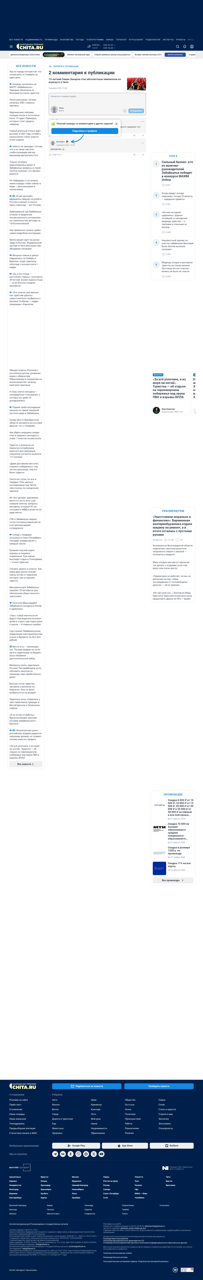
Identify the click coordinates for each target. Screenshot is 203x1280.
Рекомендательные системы (115, 1257)
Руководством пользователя (115, 1239)
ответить (57, 155)
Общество (130, 1100)
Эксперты (168, 40)
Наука (94, 1123)
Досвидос (60, 142)
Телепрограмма (95, 40)
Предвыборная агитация (22, 1128)
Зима (93, 1100)
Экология (164, 1119)
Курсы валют (136, 40)
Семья (162, 1100)
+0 (134, 135)
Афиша (110, 40)
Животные (58, 1128)
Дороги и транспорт (62, 1119)
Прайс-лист (15, 1104)
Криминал (96, 1104)
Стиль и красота (167, 1109)
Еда (54, 1123)
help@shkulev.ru (28, 1249)
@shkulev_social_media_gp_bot (133, 1228)
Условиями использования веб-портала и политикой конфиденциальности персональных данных (145, 1243)
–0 (142, 135)
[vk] (63, 1154)
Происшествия (133, 1119)
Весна (55, 1109)
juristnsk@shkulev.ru (77, 1246)
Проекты (180, 40)
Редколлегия (153, 40)
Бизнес (56, 1104)
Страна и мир (166, 1114)
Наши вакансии (17, 1119)
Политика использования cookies (117, 1253)
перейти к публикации (65, 66)
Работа (128, 1123)
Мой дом (95, 1119)
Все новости (16, 40)
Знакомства (66, 40)
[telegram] (55, 1154)
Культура (95, 1109)
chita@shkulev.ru (42, 1244)
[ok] (71, 1154)
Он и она (129, 1104)
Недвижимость (33, 40)
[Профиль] (191, 46)
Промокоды (51, 40)
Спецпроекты (166, 1128)
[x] (94, 1154)
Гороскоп (121, 40)
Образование (98, 1133)
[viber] (78, 1154)
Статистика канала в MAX (23, 1133)
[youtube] (101, 1154)
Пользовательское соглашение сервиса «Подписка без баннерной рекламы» (136, 1261)
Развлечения (132, 1128)
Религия (129, 1133)
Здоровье (57, 1133)
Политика (130, 1114)
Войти (61, 111)
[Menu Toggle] (11, 46)
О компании (15, 1109)
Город (55, 1114)
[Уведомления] (184, 46)
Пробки (192, 40)
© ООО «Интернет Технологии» (23, 1270)
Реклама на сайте (18, 1100)
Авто (54, 1100)
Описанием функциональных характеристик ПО (123, 1241)
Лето (93, 1114)
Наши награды (17, 1114)
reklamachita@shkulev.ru (155, 1226)
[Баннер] (54, 54)
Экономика (165, 1123)
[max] (86, 1154)
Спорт (162, 1104)
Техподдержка (16, 1123)
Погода (80, 40)
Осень (128, 1109)
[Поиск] (177, 46)
